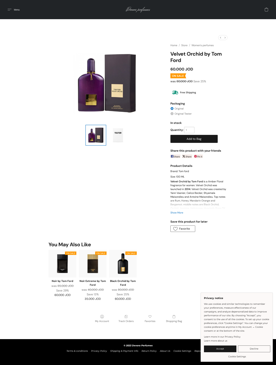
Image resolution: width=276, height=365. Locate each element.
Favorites (150, 321)
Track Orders (126, 321)
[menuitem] (220, 37)
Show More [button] (176, 212)
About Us (165, 350)
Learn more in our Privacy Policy (222, 336)
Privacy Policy (99, 350)
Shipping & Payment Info (124, 350)
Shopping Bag (174, 321)
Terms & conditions (77, 350)
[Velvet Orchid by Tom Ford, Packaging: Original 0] (95, 135)
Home (173, 45)
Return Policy (149, 350)
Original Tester (183, 113)
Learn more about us (215, 340)
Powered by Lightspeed (138, 356)
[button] (138, 10)
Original (179, 108)
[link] (237, 355)
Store (184, 45)
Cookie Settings (182, 350)
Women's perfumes (203, 45)
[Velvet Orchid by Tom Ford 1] (117, 135)
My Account (102, 321)
